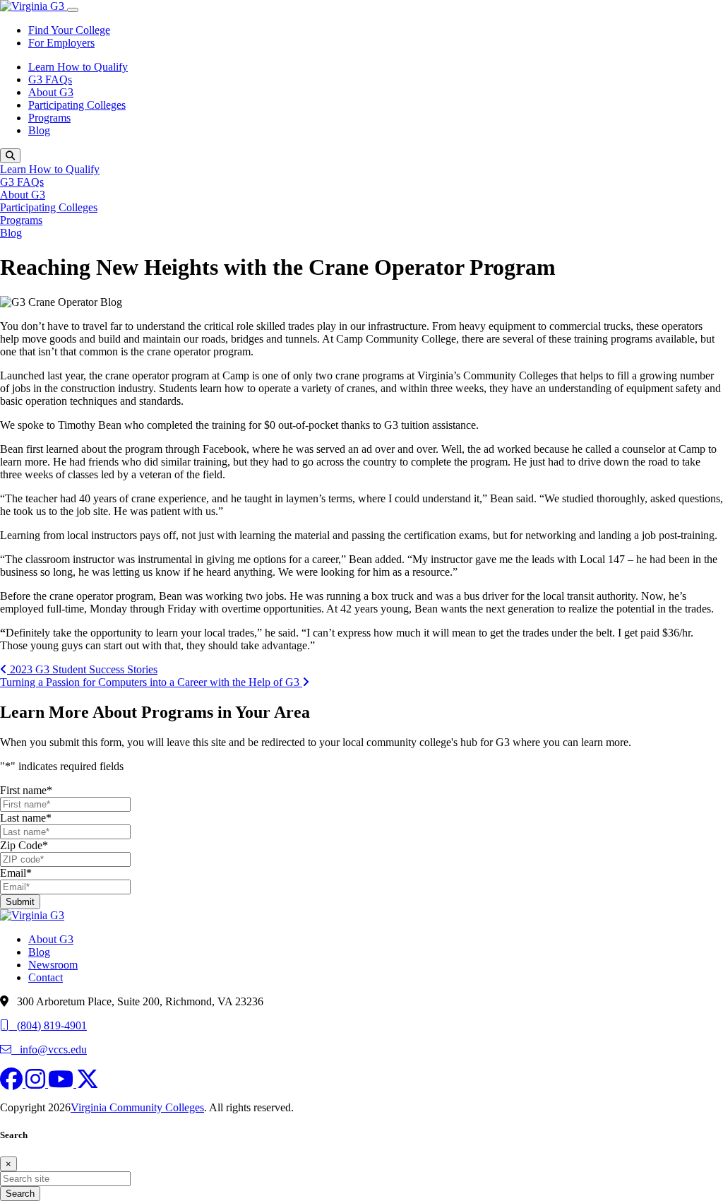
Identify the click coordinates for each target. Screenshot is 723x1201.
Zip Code (24, 845)
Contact (45, 977)
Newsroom (53, 965)
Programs (49, 118)
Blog (39, 130)
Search (20, 1193)
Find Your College (69, 30)
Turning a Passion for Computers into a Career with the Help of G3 (151, 682)
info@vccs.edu (49, 1049)
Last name (26, 818)
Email (16, 873)
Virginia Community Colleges (137, 1107)
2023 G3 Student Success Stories (82, 669)
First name (26, 790)
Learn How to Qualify (78, 67)
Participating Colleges (77, 105)
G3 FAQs (50, 79)
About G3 (50, 92)
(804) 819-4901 (47, 1025)
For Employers (61, 43)
